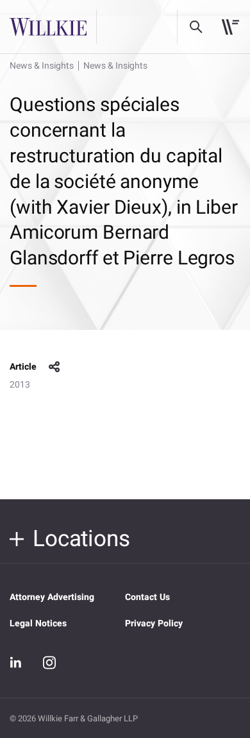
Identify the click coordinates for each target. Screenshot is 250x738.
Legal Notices (38, 623)
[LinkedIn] (16, 662)
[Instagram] (49, 662)
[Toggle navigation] (230, 27)
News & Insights (42, 66)
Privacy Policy (154, 623)
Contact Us (147, 597)
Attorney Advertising (52, 597)
